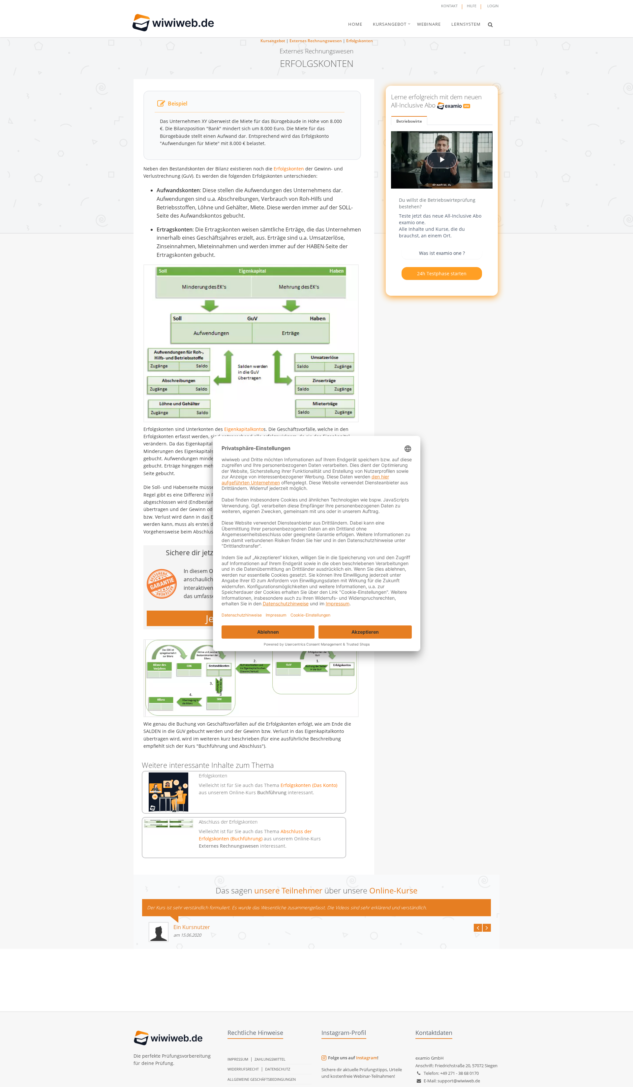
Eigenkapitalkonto (243, 429)
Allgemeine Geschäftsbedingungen (261, 1079)
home (355, 24)
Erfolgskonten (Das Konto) (309, 785)
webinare (429, 24)
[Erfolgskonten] (168, 792)
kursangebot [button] (390, 24)
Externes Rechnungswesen (315, 41)
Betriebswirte (409, 121)
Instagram (366, 1058)
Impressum (237, 1059)
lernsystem (466, 24)
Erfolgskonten (359, 41)
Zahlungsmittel (270, 1059)
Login (492, 5)
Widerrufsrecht (243, 1069)
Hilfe (471, 5)
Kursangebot (272, 41)
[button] (490, 24)
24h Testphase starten (442, 273)
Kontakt (449, 5)
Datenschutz (277, 1069)
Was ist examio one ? (442, 253)
